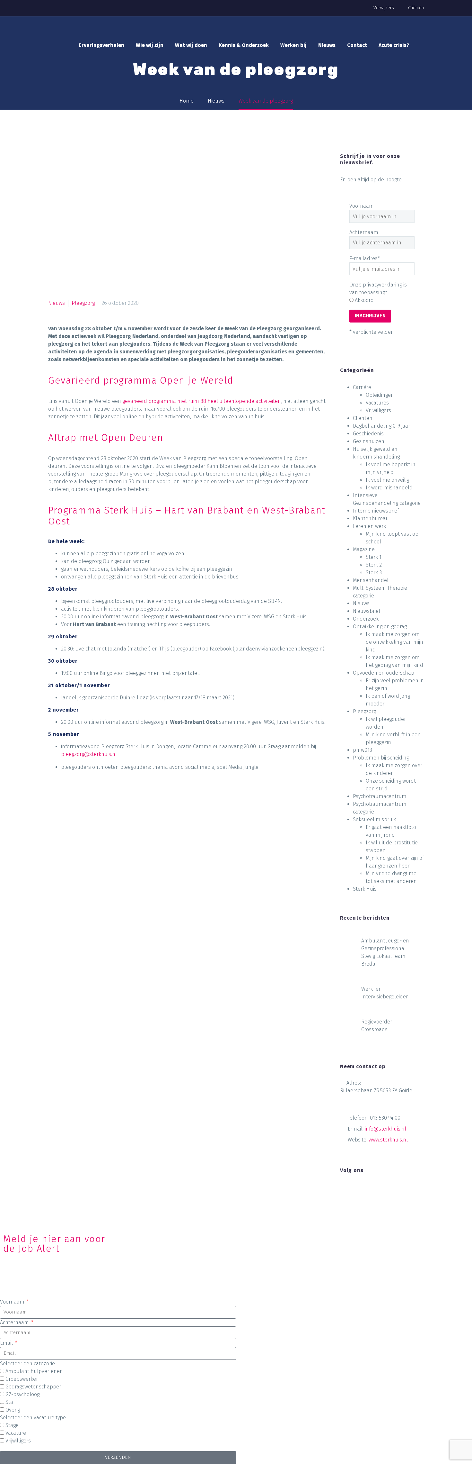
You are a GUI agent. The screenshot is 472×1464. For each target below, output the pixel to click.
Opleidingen (380, 395)
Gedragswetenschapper (33, 1387)
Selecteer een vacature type (33, 1417)
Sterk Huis (365, 889)
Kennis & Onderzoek (244, 45)
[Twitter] (66, 820)
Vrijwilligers (378, 410)
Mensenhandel (371, 580)
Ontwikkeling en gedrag (380, 626)
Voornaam (361, 206)
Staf (10, 1402)
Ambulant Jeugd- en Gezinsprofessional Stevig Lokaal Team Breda (385, 952)
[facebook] (344, 1190)
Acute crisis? (394, 45)
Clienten (362, 418)
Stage (12, 1425)
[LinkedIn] (102, 820)
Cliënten (416, 8)
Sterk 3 (374, 572)
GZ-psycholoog (22, 1394)
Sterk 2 (374, 565)
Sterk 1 (373, 557)
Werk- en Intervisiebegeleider (384, 993)
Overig (12, 1410)
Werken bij (293, 45)
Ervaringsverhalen (101, 45)
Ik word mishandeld (389, 488)
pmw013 (362, 750)
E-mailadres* (364, 258)
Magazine (364, 549)
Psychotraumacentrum (379, 796)
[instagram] (367, 1190)
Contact (357, 45)
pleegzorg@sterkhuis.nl (89, 754)
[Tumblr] (90, 820)
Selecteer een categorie (27, 1363)
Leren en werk (369, 526)
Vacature (15, 1433)
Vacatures (377, 403)
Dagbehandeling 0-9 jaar (381, 426)
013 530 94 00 (385, 1118)
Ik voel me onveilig (387, 480)
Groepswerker (21, 1379)
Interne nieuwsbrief (376, 511)
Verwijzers (383, 8)
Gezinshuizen (368, 441)
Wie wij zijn (149, 45)
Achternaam (363, 232)
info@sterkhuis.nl (385, 1129)
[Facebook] (53, 820)
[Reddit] (114, 820)
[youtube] (379, 1190)
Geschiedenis (368, 434)
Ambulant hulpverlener (33, 1371)
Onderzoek (366, 619)
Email (7, 1343)
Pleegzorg (83, 303)
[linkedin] (356, 1190)
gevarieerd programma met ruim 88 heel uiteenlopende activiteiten (201, 401)
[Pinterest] (78, 820)
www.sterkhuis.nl (388, 1140)
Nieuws (327, 45)
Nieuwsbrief (366, 611)
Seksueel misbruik (374, 819)
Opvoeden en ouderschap (383, 673)
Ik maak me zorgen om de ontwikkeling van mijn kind (394, 642)
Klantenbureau (371, 518)
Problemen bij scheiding (381, 758)
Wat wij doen (191, 45)
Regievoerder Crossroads (376, 1025)
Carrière (362, 387)
